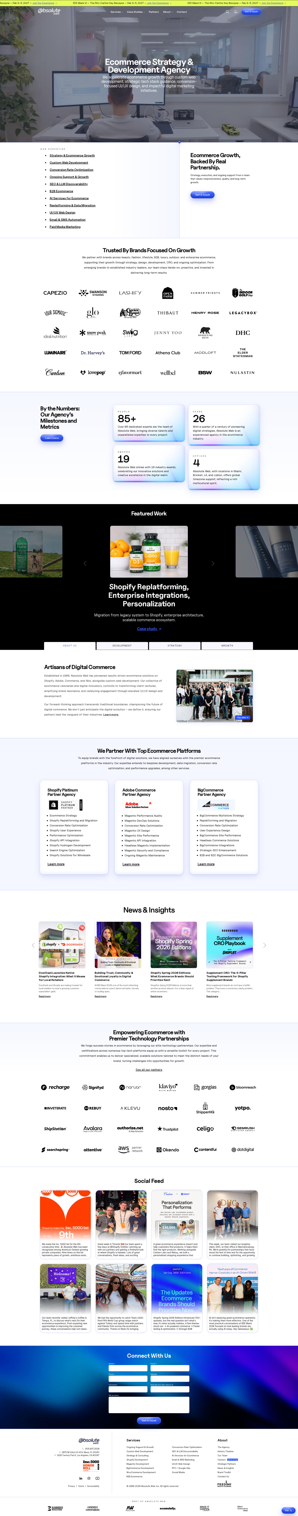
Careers (222, 1459)
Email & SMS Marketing (183, 1459)
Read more (44, 996)
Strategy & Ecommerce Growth (72, 155)
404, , (80, 1452)
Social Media (178, 1472)
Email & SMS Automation (68, 219)
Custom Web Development (69, 162)
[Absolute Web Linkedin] (80, 1478)
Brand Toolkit (224, 1472)
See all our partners (149, 1069)
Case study (147, 628)
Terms (81, 1486)
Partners (154, 11)
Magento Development (137, 1463)
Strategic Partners (227, 1463)
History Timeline (226, 1451)
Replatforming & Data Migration (72, 205)
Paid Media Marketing (65, 227)
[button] (86, 563)
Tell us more (113, 1395)
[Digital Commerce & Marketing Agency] (53, 11)
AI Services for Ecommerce (69, 198)
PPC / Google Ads (181, 1468)
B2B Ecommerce (61, 191)
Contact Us (223, 1476)
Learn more (52, 437)
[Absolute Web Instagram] (88, 1478)
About (167, 11)
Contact (182, 11)
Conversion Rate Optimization (71, 170)
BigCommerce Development (140, 1468)
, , (78, 1455)
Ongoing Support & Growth (69, 177)
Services (116, 11)
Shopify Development (137, 1459)
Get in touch (251, 11)
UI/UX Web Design (62, 212)
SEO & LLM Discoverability (69, 184)
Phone (111, 1374)
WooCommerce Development (141, 1472)
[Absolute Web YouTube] (96, 1478)
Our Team (222, 1455)
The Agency (224, 1447)
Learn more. (111, 714)
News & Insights (226, 1468)
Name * (112, 1363)
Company (113, 1385)
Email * (154, 1363)
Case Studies (135, 11)
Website (154, 1374)
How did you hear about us (162, 1385)
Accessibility (93, 1486)
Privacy (71, 1486)
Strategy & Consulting (137, 1455)
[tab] (70, 646)
